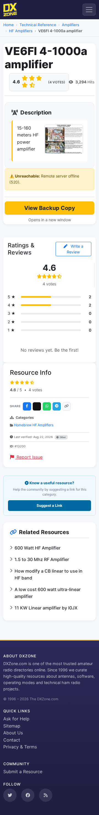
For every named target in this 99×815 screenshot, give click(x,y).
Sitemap (11, 726)
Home (8, 25)
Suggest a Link (49, 505)
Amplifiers (70, 25)
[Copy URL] (66, 406)
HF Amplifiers (20, 31)
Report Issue (29, 457)
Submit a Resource (22, 771)
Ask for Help (16, 718)
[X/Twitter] (37, 406)
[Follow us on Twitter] (9, 795)
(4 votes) (56, 82)
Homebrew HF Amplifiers (33, 425)
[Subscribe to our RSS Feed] (45, 795)
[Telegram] (57, 406)
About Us (13, 732)
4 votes (35, 389)
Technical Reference (38, 25)
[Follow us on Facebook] (27, 795)
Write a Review (75, 249)
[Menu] (89, 10)
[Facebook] (27, 406)
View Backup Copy (49, 208)
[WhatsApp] (47, 406)
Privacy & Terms (20, 747)
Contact (11, 740)
